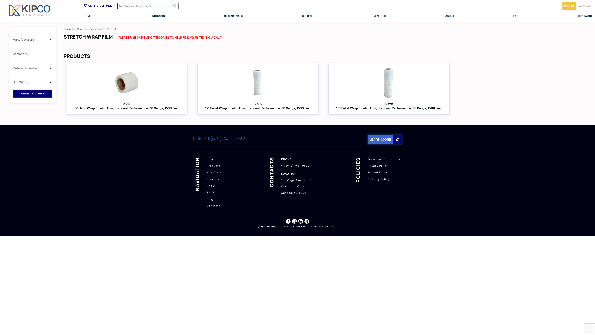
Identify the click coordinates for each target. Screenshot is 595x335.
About (449, 16)
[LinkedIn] (300, 222)
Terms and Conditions (384, 159)
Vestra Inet (301, 226)
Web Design (269, 226)
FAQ (515, 16)
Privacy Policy (378, 166)
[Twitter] (306, 222)
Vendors (380, 16)
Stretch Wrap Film (107, 29)
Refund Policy (378, 172)
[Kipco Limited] (30, 11)
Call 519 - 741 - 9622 (100, 5)
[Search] (174, 6)
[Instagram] (294, 222)
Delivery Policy (379, 179)
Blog (210, 199)
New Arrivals (233, 16)
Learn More (380, 139)
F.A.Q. (211, 192)
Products (158, 16)
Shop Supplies (85, 29)
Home (87, 16)
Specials (308, 16)
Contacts (585, 16)
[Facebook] (288, 222)
